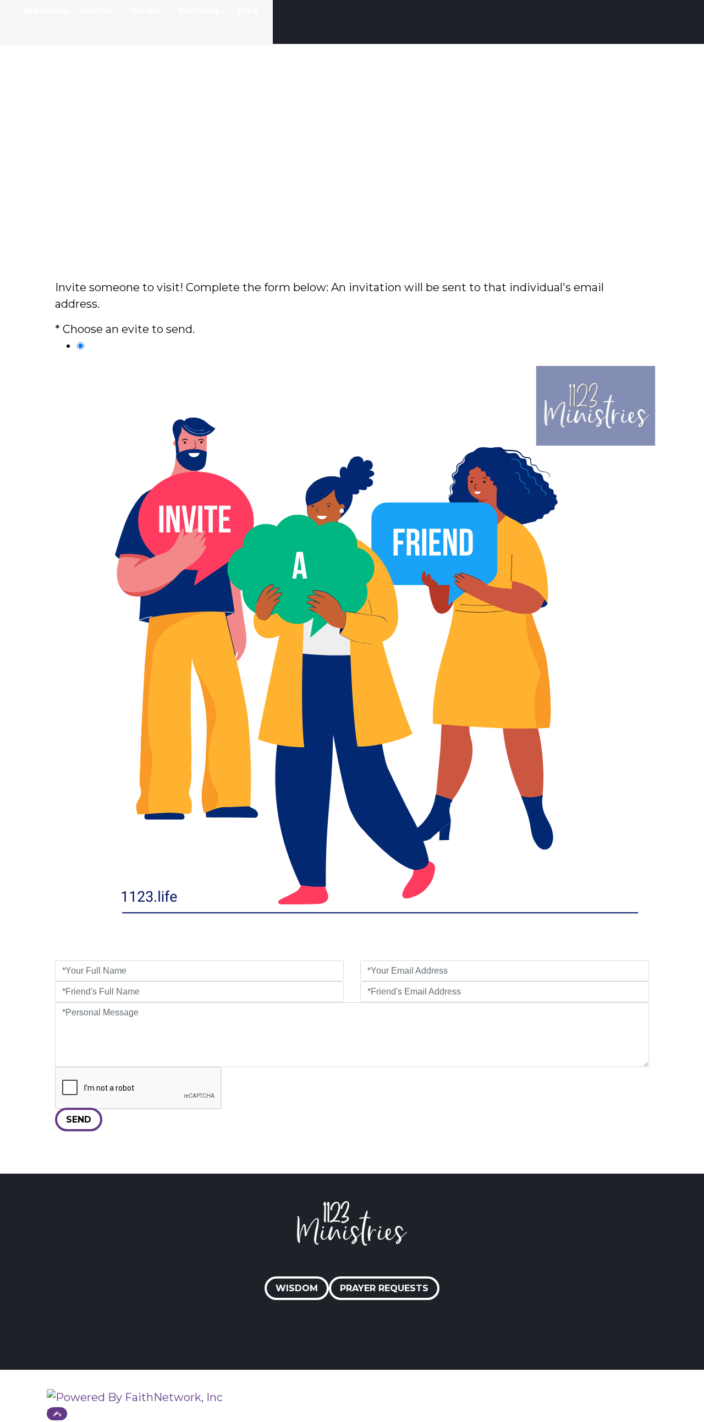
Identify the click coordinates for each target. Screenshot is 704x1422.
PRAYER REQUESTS (384, 1288)
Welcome (46, 10)
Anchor (97, 10)
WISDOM (297, 1288)
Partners (199, 10)
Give (247, 10)
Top (57, 1413)
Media (146, 10)
